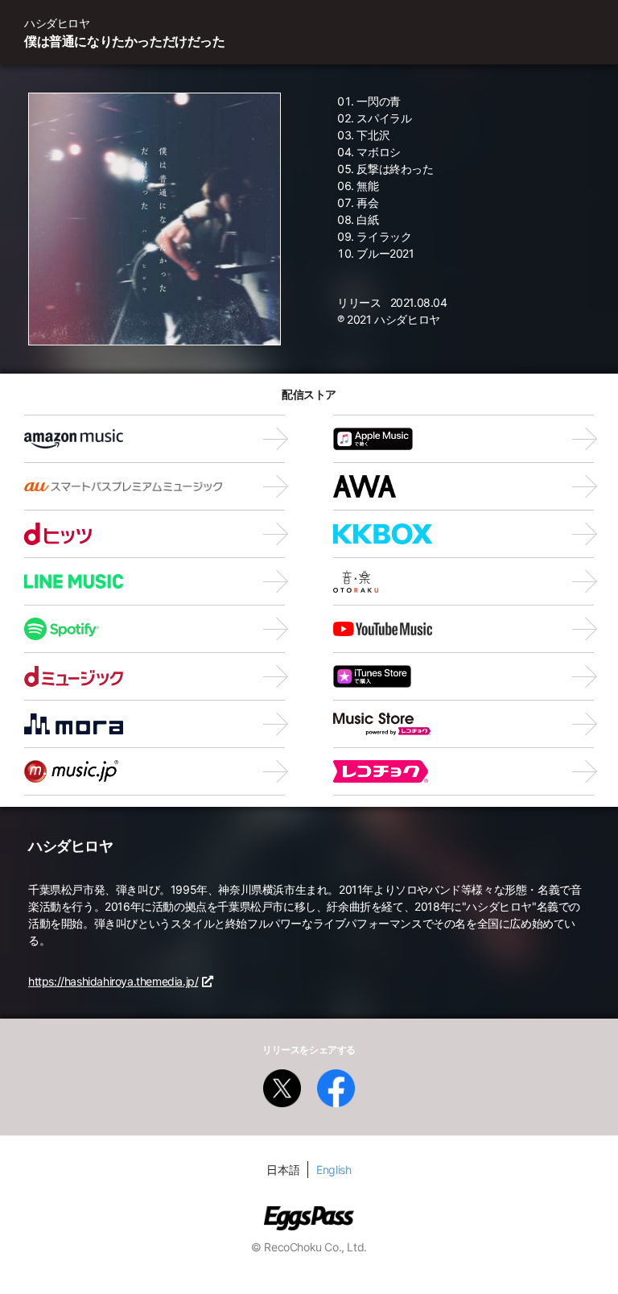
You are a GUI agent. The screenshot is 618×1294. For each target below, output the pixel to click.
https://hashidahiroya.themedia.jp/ (113, 981)
